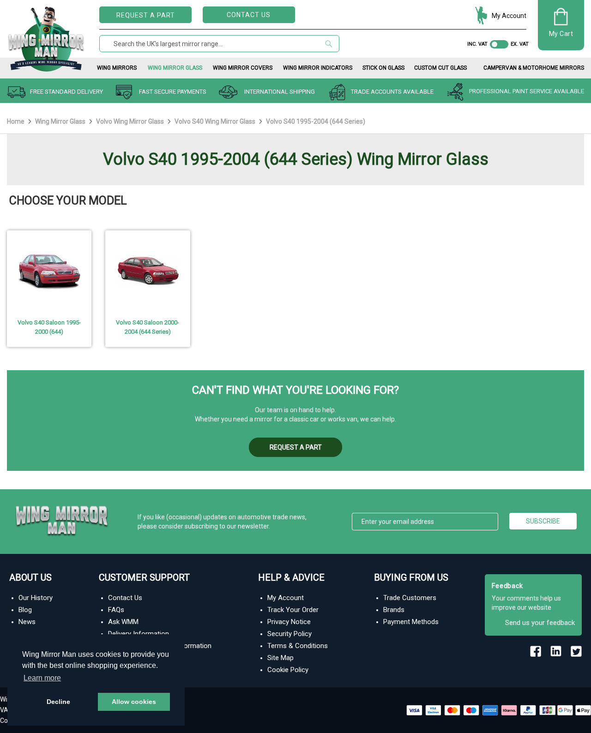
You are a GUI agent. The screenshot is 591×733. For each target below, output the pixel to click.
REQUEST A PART (145, 15)
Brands (393, 610)
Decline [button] (58, 701)
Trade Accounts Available (392, 91)
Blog (25, 610)
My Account (509, 15)
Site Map (280, 658)
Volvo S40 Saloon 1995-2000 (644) (49, 327)
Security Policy (289, 634)
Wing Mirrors (117, 68)
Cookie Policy (287, 670)
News (27, 622)
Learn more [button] (42, 678)
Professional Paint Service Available (526, 91)
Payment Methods (411, 622)
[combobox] (219, 43)
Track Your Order (293, 610)
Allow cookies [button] (134, 701)
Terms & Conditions (297, 646)
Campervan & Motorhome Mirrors (533, 68)
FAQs (116, 610)
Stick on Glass (383, 68)
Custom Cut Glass (440, 68)
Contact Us (249, 14)
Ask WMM (123, 622)
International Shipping (279, 91)
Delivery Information (138, 634)
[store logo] (46, 37)
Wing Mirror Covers (242, 68)
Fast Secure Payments (172, 91)
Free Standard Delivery (66, 91)
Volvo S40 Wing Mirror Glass (216, 121)
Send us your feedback (540, 623)
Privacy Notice (289, 622)
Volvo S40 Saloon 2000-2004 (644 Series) (147, 327)
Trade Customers (409, 598)
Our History (35, 598)
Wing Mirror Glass (175, 68)
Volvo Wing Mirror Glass (130, 121)
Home (16, 121)
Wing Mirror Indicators (317, 68)
